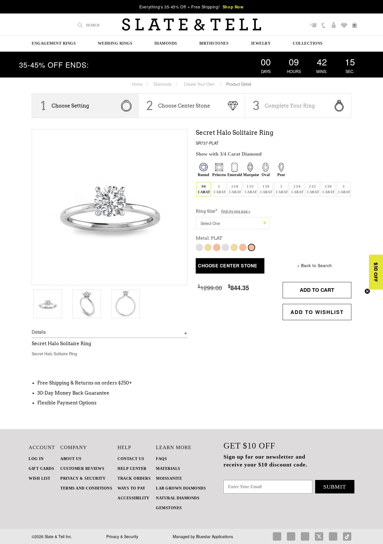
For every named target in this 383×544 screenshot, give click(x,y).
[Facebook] (277, 536)
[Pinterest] (305, 536)
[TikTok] (347, 536)
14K (225, 247)
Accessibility (133, 498)
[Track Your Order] (313, 25)
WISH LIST (39, 478)
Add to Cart (317, 289)
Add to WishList (317, 312)
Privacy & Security (122, 536)
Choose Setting (70, 106)
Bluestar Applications (214, 536)
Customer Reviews (82, 468)
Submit (334, 487)
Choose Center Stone (184, 106)
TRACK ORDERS (134, 478)
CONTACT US (130, 459)
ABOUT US (70, 459)
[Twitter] (319, 536)
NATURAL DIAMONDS (177, 498)
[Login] (334, 25)
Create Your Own (199, 84)
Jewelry (261, 43)
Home (137, 84)
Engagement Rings (54, 43)
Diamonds (165, 43)
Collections (308, 43)
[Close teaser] (367, 291)
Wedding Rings (115, 43)
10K (199, 247)
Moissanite (169, 478)
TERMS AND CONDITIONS (86, 488)
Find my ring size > (235, 211)
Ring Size (223, 211)
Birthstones (214, 43)
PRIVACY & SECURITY (82, 478)
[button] (376, 272)
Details (39, 331)
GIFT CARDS (41, 468)
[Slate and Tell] (191, 24)
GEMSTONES (169, 508)
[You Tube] (333, 536)
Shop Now (233, 7)
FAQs (161, 459)
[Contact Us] (324, 25)
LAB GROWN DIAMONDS (181, 488)
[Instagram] (291, 536)
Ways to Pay (131, 488)
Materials (168, 468)
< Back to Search (314, 265)
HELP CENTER (132, 468)
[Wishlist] (344, 25)
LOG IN (36, 459)
